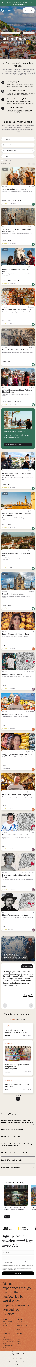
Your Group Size (5, 164)
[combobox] (18, 139)
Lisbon (17, 33)
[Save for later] (32, 169)
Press (18, 1329)
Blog (4, 1335)
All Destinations (5, 33)
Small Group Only (8, 160)
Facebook (19, 1335)
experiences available (28, 33)
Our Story (19, 1321)
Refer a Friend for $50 (8, 1321)
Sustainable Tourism (22, 1325)
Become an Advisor (8, 1341)
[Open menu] (31, 10)
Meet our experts (27, 966)
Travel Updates (7, 1339)
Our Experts (20, 1323)
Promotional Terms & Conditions (18, 1362)
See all (7, 1217)
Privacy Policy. (30, 1265)
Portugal (13, 33)
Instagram (19, 1339)
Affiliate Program (7, 1323)
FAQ (4, 1337)
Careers (19, 1327)
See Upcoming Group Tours (13, 445)
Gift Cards (5, 1325)
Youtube (19, 1343)
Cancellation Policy (18, 1359)
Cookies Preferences (18, 1365)
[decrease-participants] (29, 164)
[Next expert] (31, 1005)
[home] (9, 12)
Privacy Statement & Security (18, 1356)
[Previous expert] (5, 1005)
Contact (5, 1343)
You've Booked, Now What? (8, 1346)
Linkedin (19, 1341)
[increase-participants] (34, 164)
